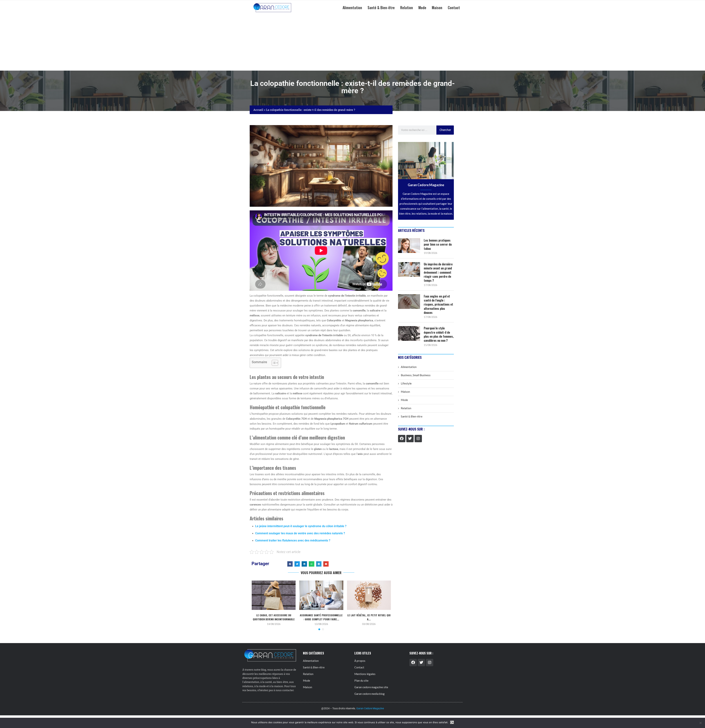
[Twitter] (410, 438)
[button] (290, 564)
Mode (422, 7)
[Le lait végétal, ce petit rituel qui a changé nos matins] (369, 595)
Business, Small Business (416, 375)
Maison (437, 7)
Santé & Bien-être (381, 7)
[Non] (700, 723)
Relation (406, 7)
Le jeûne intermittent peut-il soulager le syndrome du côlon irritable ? (300, 526)
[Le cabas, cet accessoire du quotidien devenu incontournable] (274, 595)
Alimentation (352, 7)
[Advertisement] (352, 43)
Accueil (258, 110)
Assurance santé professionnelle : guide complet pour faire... (321, 617)
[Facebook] (401, 438)
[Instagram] (418, 438)
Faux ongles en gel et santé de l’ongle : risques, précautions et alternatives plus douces (438, 304)
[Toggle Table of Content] (273, 363)
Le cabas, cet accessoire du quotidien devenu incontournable (274, 617)
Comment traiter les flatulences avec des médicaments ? (292, 540)
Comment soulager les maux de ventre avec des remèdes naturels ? (300, 533)
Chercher (445, 130)
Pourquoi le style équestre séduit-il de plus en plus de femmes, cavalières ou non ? (439, 334)
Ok (452, 722)
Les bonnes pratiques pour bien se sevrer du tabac (438, 244)
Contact (454, 7)
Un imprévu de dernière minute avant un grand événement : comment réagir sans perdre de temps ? (438, 272)
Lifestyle (406, 383)
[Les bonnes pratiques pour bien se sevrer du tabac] (409, 245)
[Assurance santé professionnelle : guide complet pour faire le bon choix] (321, 595)
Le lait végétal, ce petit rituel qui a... (369, 617)
